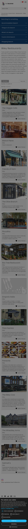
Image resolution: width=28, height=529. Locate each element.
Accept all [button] (14, 520)
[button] (14, 508)
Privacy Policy (15, 507)
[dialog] (14, 513)
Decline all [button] (14, 524)
